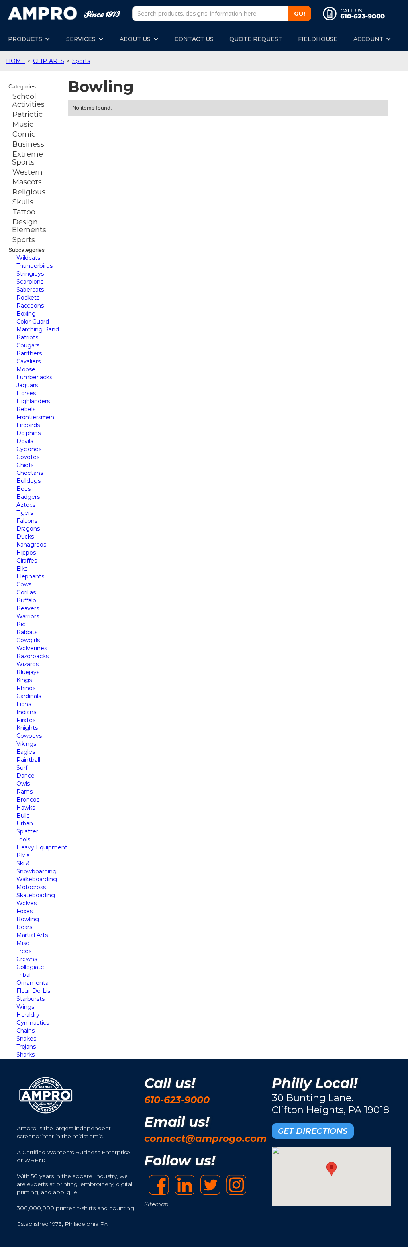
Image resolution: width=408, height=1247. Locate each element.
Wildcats (28, 257)
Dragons (28, 528)
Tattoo (23, 212)
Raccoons (30, 305)
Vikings (26, 743)
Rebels (25, 409)
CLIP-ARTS (48, 61)
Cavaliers (28, 361)
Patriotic (27, 114)
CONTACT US (194, 39)
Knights (27, 727)
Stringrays (30, 273)
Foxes (24, 911)
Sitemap (156, 1204)
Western (27, 172)
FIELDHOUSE (317, 39)
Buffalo (26, 600)
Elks (21, 568)
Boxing (26, 313)
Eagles (25, 751)
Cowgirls (28, 640)
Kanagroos (31, 544)
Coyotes (27, 457)
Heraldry (27, 1014)
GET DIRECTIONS (313, 1131)
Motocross (31, 887)
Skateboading (35, 895)
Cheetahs (29, 472)
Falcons (26, 520)
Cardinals (28, 696)
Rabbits (26, 632)
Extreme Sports (27, 158)
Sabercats (30, 289)
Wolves (26, 903)
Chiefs (24, 465)
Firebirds (28, 425)
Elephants (30, 576)
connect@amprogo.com (205, 1138)
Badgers (28, 496)
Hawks (25, 807)
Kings (24, 680)
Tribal (23, 974)
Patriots (27, 337)
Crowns (26, 959)
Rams (24, 791)
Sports (81, 61)
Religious (28, 192)
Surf (21, 767)
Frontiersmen (35, 417)
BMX (23, 855)
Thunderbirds (34, 265)
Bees (23, 488)
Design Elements (29, 226)
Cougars (27, 345)
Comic (23, 134)
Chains (25, 1030)
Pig (21, 624)
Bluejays (27, 672)
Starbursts (30, 998)
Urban (24, 823)
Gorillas (26, 592)
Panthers (29, 353)
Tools (23, 839)
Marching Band (37, 329)
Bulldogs (28, 480)
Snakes (26, 1038)
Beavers (27, 608)
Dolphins (28, 433)
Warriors (27, 616)
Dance (25, 775)
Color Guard (32, 321)
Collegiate (30, 967)
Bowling (27, 919)
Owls (23, 783)
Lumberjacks (34, 377)
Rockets (27, 297)
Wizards (27, 664)
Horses (26, 393)
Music (22, 124)
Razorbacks (32, 656)
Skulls (22, 202)
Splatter (27, 831)
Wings (25, 1006)
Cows (23, 584)
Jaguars (27, 385)
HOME (15, 61)
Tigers (24, 512)
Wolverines (31, 648)
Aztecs (25, 504)
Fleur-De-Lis (33, 990)
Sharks (25, 1054)
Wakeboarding (36, 879)
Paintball (28, 759)
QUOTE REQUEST (256, 39)
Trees (23, 951)
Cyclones (28, 449)
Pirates (25, 719)
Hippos (26, 552)
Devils (24, 441)
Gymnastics (32, 1022)
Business (28, 144)
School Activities (28, 100)
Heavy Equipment (41, 847)
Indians (26, 712)
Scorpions (29, 281)
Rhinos (25, 688)
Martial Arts (32, 935)
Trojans (26, 1046)
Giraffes (26, 560)
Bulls (22, 815)
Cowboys (29, 735)
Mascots (27, 182)
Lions (23, 704)
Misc (22, 943)
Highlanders (33, 401)
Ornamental (33, 982)
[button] (29, 39)
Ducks (25, 536)
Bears (24, 927)
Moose (25, 369)
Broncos (27, 799)
